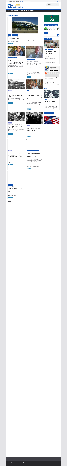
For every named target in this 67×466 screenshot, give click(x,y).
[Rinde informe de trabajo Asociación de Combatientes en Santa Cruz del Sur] (51, 44)
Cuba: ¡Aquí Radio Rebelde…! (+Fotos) (15, 127)
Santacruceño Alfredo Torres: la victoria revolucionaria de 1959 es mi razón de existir (16, 62)
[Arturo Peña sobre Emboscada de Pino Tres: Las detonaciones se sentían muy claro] (34, 84)
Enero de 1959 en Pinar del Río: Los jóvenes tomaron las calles (15, 190)
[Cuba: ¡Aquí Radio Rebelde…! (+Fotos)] (16, 116)
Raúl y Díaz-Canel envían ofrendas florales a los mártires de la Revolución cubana (15, 156)
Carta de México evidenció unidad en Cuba (33, 129)
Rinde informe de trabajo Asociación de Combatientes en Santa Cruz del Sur (51, 54)
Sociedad (38, 150)
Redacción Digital (35, 61)
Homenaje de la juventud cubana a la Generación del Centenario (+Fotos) (34, 155)
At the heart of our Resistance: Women (50, 102)
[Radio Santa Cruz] (9, 11)
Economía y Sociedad (29, 150)
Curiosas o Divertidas (30, 10)
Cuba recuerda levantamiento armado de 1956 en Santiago (15, 95)
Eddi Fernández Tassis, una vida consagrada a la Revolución (34, 64)
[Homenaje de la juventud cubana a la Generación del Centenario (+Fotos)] (34, 144)
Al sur (11, 10)
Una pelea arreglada (13, 38)
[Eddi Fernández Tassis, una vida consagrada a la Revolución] (34, 52)
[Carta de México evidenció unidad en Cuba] (34, 118)
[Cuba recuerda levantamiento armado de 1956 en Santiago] (16, 84)
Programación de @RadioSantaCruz (53, 6)
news (46, 99)
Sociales (34, 150)
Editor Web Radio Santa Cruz (17, 36)
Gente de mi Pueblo (13, 57)
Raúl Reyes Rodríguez (53, 58)
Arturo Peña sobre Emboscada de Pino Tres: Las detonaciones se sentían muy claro (34, 96)
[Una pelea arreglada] (25, 25)
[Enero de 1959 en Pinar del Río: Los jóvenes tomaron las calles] (16, 177)
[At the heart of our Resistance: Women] (51, 94)
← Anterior (9, 201)
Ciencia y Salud (22, 10)
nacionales (16, 10)
